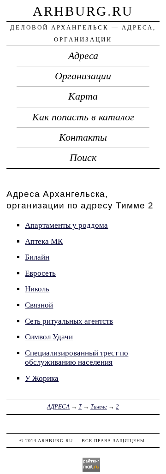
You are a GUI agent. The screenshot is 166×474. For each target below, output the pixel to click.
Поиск (83, 157)
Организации (83, 76)
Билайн (37, 257)
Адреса (83, 55)
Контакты (83, 137)
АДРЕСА (58, 406)
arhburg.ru (83, 11)
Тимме (98, 406)
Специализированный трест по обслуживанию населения (76, 358)
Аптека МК (44, 241)
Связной (39, 305)
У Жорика (42, 378)
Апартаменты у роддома (66, 225)
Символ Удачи (49, 336)
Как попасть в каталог (83, 117)
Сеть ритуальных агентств (69, 321)
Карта (83, 96)
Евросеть (40, 273)
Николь (37, 288)
